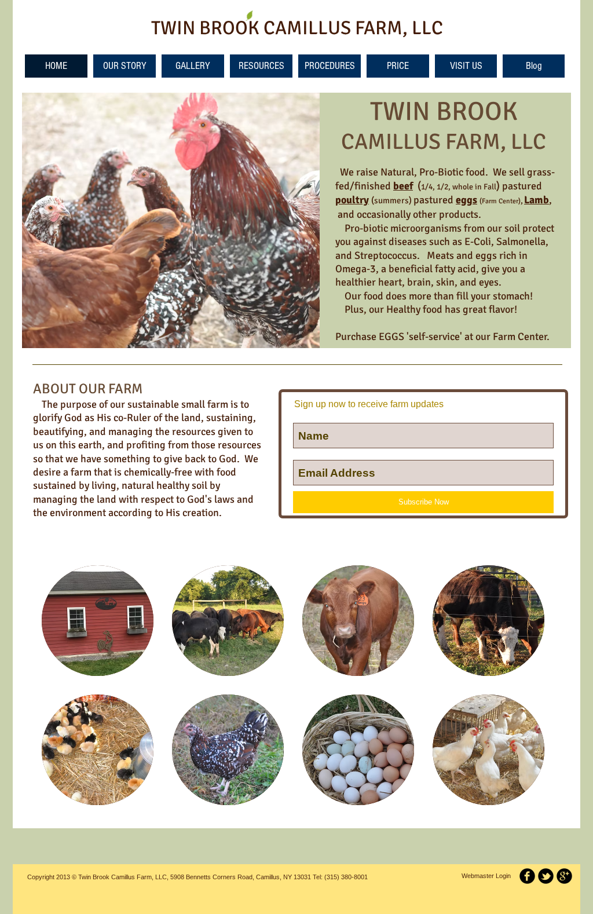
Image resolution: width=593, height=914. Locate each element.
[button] (97, 620)
